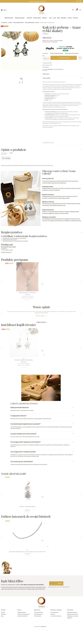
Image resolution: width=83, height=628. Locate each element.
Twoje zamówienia (38, 612)
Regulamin (69, 617)
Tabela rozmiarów (22, 612)
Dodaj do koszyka (64, 57)
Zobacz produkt (25, 546)
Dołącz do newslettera (56, 583)
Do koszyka (26, 289)
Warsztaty (3, 614)
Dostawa (53, 614)
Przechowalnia (37, 616)
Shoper (10, 622)
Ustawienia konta (38, 614)
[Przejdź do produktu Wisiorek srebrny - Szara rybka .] (27, 276)
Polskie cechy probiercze (24, 614)
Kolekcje (10, 22)
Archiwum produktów (23, 616)
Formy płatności (54, 612)
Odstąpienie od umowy (72, 616)
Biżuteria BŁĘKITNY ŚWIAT (18, 22)
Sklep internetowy (40, 626)
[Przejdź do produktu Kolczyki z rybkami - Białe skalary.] (23, 342)
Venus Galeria (45, 33)
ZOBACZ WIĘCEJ (41, 322)
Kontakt (3, 612)
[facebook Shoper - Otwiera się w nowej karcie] (77, 1)
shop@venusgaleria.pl (6, 252)
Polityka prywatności (72, 612)
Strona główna (4, 22)
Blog (2, 616)
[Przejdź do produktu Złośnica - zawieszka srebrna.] (27, 490)
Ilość (44, 55)
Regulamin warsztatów (72, 614)
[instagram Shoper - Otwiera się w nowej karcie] (80, 1)
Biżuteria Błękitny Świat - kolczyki (32, 22)
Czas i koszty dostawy (56, 616)
